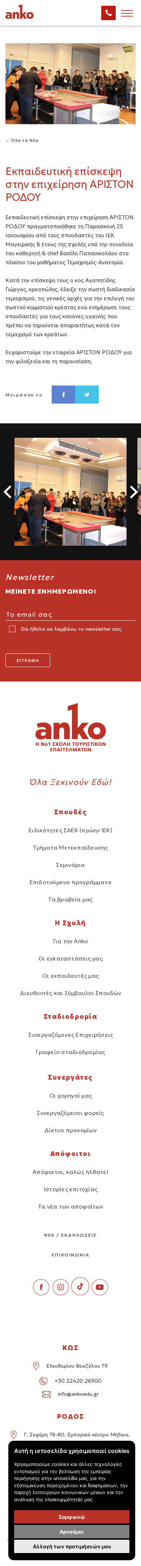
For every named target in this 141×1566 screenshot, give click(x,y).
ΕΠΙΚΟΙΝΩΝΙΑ (70, 1254)
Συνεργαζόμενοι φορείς (70, 1112)
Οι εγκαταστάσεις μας (70, 958)
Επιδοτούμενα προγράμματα (71, 882)
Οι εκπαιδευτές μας (70, 975)
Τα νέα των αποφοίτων (70, 1206)
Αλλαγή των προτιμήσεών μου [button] (72, 1546)
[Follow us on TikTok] (80, 1293)
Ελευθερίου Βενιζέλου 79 (77, 1366)
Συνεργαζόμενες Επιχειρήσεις (70, 1034)
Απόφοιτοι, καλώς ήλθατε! (70, 1171)
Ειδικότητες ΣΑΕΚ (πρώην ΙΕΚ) (70, 830)
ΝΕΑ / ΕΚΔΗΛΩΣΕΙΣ (70, 1235)
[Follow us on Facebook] (41, 1293)
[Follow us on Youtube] (100, 1293)
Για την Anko (70, 941)
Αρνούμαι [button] (72, 1532)
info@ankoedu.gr (78, 1394)
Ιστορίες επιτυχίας (70, 1189)
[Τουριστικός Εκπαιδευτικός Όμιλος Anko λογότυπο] (28, 17)
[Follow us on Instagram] (61, 1293)
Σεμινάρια (70, 864)
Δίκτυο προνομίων (70, 1130)
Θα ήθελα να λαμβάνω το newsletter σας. (71, 629)
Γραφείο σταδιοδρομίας (70, 1052)
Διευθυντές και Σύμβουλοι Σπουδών (70, 992)
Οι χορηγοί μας (70, 1095)
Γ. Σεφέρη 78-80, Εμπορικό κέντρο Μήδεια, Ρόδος (77, 1439)
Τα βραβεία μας (70, 899)
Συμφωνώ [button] (72, 1517)
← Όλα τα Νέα (22, 140)
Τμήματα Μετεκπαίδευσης (70, 847)
